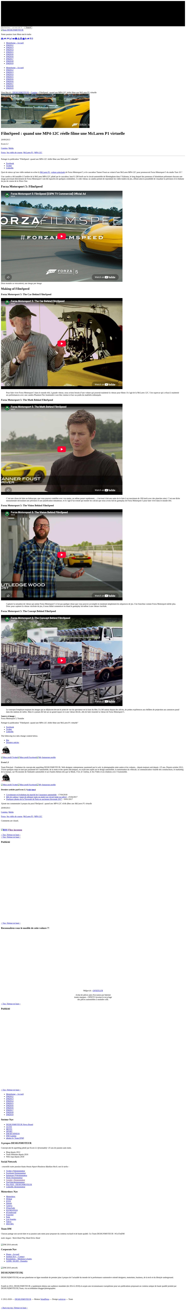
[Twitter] (9, 757)
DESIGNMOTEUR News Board (19, 1124)
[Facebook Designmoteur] (30, 39)
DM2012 (9, 45)
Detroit (9, 1203)
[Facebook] (27, 757)
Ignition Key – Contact (15, 1257)
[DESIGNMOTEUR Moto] (5, 39)
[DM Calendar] (21, 39)
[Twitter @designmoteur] (28, 39)
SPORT (9, 1131)
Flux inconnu (15, 829)
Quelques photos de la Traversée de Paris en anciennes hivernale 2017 (34, 799)
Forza (3, 152)
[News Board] (19, 39)
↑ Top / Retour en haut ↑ (10, 835)
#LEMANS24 (12, 1210)
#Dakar (9, 1199)
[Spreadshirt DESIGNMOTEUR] (24, 39)
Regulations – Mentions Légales (19, 1259)
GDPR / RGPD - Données (16, 1261)
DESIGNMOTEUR (21, 92)
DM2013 (9, 47)
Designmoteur (16, 1173)
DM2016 (9, 54)
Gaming (34, 92)
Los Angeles (11, 1219)
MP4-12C (38, 152)
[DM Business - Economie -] (10, 39)
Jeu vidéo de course (14, 152)
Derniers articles (12, 742)
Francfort (9, 1215)
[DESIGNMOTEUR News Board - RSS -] (26, 39)
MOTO (9, 1129)
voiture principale (58, 172)
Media (11, 148)
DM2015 (9, 52)
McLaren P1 (28, 152)
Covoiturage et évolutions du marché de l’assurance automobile (31, 795)
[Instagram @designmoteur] (32, 39)
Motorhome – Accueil (15, 43)
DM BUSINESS (13, 1134)
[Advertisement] (20, 884)
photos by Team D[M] (15, 1138)
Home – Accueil (12, 1254)
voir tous (31, 790)
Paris (8, 1217)
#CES (8, 1201)
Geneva (9, 1206)
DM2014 (9, 50)
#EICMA (10, 1224)
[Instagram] (46, 757)
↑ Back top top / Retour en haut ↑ (14, 1308)
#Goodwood (11, 1212)
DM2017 (9, 59)
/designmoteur (15, 1187)
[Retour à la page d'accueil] (12, 30)
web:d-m (61, 1299)
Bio (7, 740)
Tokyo (8, 1221)
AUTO (9, 1127)
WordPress (44, 1299)
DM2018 (9, 61)
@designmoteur (15, 1171)
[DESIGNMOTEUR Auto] (2, 39)
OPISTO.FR (98, 991)
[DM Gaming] (13, 39)
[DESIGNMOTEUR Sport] (8, 39)
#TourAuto (10, 1208)
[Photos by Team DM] (16, 39)
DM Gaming (11, 1136)
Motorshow (10, 1196)
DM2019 (9, 63)
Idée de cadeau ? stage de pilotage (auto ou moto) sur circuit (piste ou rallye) (36, 797)
